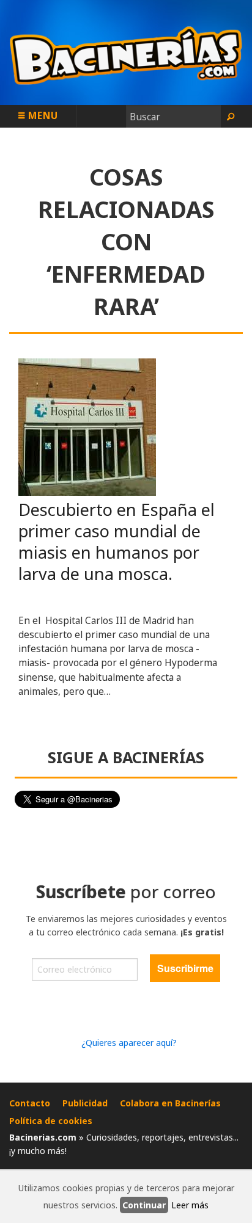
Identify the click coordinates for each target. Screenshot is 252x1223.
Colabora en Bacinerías (170, 1103)
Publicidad (85, 1103)
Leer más (190, 1205)
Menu (41, 115)
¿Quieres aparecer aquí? (129, 1042)
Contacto (29, 1103)
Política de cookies (50, 1121)
